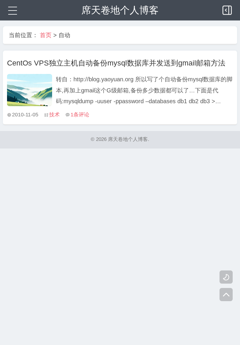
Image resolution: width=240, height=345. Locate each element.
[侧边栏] (227, 9)
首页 (46, 35)
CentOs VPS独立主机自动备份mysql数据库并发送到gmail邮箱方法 (116, 63)
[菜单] (11, 10)
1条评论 (80, 115)
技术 (54, 115)
